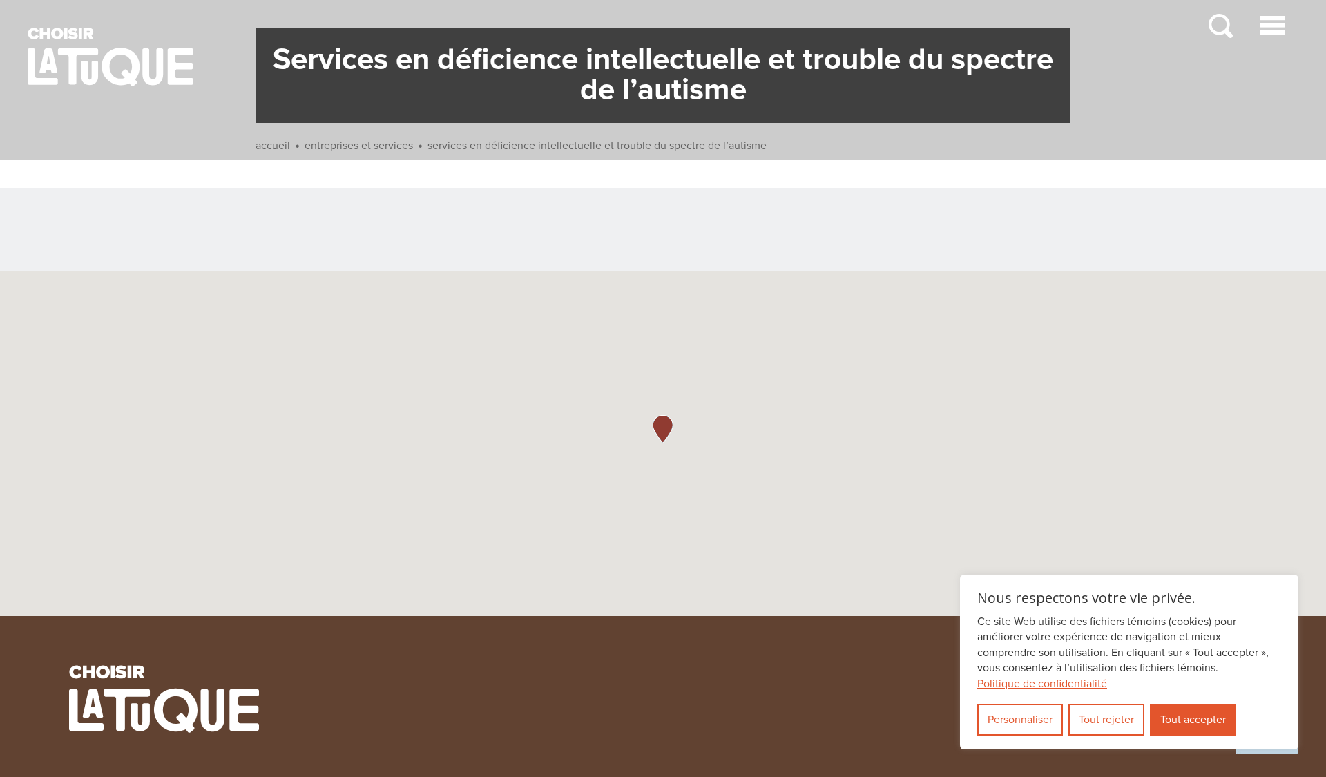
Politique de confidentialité (1042, 683)
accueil (273, 145)
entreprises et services (359, 145)
